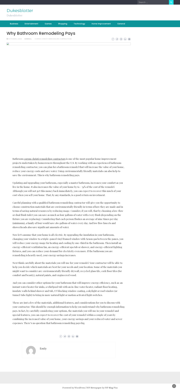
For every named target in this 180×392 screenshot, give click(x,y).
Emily (43, 348)
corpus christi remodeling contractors (53, 39)
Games (48, 23)
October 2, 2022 (15, 39)
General (121, 23)
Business (14, 23)
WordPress (79, 388)
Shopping (62, 23)
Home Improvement (101, 23)
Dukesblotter (20, 10)
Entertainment (31, 23)
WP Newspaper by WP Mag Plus (102, 388)
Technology (79, 23)
